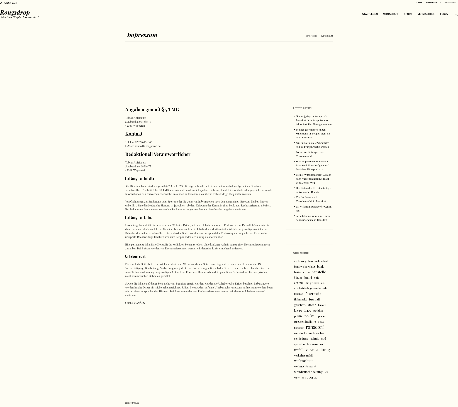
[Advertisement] (229, 69)
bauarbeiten (302, 272)
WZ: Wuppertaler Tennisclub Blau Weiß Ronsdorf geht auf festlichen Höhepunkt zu (312, 165)
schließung (301, 338)
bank (320, 266)
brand (308, 277)
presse (322, 316)
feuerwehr (313, 294)
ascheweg (300, 261)
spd (323, 338)
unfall (299, 349)
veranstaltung (318, 349)
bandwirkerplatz (304, 266)
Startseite (311, 36)
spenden (299, 344)
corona (298, 283)
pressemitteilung (305, 321)
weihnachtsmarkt (305, 366)
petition (318, 310)
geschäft (299, 305)
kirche (312, 305)
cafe (316, 277)
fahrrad (298, 294)
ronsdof (299, 327)
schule (315, 338)
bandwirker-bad (318, 261)
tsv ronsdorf (316, 344)
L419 (307, 310)
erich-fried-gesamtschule (310, 288)
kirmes (322, 305)
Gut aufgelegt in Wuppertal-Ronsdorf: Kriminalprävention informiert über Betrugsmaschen (314, 120)
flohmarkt (300, 299)
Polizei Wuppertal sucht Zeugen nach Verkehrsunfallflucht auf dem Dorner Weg (313, 178)
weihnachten (303, 360)
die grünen (312, 283)
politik (298, 316)
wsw (297, 377)
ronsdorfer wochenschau (309, 333)
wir (326, 372)
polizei (310, 315)
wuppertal (309, 377)
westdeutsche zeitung (308, 372)
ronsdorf (315, 327)
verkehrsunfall (303, 355)
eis (323, 283)
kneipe (298, 310)
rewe (321, 321)
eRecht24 (139, 303)
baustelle (319, 272)
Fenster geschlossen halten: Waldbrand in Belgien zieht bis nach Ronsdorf (313, 133)
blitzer (298, 277)
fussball (314, 299)
